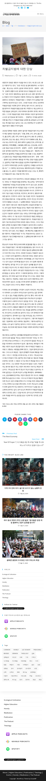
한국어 (28, 679)
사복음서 (25, 665)
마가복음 (15, 661)
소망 (35, 668)
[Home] (3, 26)
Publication (5, 590)
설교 (33, 665)
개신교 (8, 404)
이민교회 (23, 676)
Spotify (13, 636)
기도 (27, 657)
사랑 (18, 665)
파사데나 (38, 676)
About (5, 772)
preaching (37, 650)
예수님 (25, 672)
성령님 (6, 668)
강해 (33, 653)
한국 (21, 679)
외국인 (33, 404)
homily (16, 650)
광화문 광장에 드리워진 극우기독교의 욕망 (23, 560)
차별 (37, 404)
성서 (27, 404)
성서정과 (28, 668)
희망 (40, 679)
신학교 (12, 672)
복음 (24, 404)
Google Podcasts (18, 629)
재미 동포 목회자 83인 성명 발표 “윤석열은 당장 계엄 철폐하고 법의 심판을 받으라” (23, 521)
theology (24, 653)
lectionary (26, 650)
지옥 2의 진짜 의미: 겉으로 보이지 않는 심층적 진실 (23, 489)
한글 (34, 679)
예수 (30, 404)
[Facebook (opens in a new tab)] (21, 8)
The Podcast (6, 594)
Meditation (9, 76)
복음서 (12, 665)
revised (6, 653)
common (7, 650)
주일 (31, 676)
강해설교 (6, 657)
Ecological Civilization (9, 574)
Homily (4, 582)
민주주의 (19, 404)
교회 (11, 404)
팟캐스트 (6, 679)
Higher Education (7, 578)
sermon (15, 653)
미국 (37, 661)
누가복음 (6, 661)
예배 (18, 672)
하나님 (14, 679)
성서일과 (19, 668)
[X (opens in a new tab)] (18, 8)
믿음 (5, 665)
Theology (5, 597)
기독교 (15, 404)
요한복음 (33, 672)
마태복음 (23, 661)
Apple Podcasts (17, 621)
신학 (5, 672)
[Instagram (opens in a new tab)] (24, 8)
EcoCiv (8, 775)
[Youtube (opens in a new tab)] (27, 8)
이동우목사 (14, 676)
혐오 (5, 406)
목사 (31, 661)
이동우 (6, 676)
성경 (39, 665)
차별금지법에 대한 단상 (34, 26)
